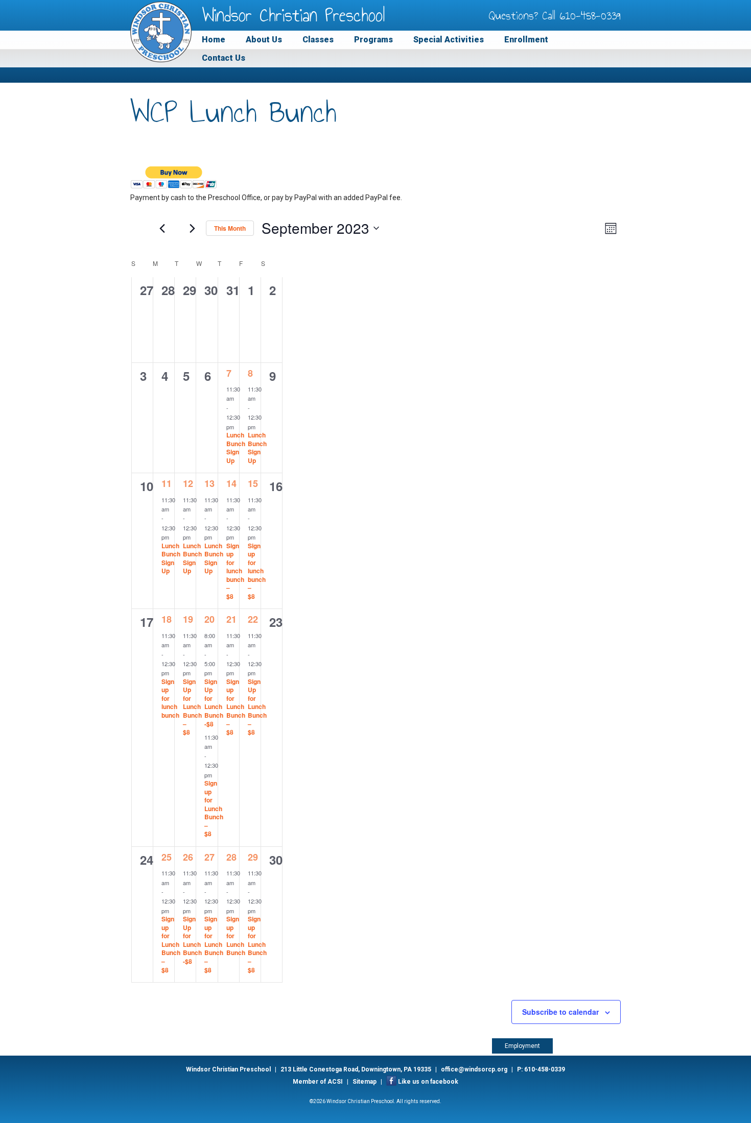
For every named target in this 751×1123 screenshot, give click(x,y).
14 (231, 483)
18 (166, 619)
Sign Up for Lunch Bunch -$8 (213, 702)
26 (188, 857)
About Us (264, 39)
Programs (373, 39)
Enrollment (526, 39)
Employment (522, 1045)
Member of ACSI (318, 1081)
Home (213, 39)
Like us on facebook (428, 1081)
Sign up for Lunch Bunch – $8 (213, 808)
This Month (230, 228)
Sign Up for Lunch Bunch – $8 (192, 707)
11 (166, 483)
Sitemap (365, 1081)
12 (188, 483)
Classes (318, 39)
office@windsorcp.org (474, 1069)
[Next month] (192, 228)
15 (253, 483)
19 (188, 619)
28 (231, 857)
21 (231, 619)
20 (209, 619)
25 (166, 857)
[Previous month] (162, 228)
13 (209, 483)
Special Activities (448, 39)
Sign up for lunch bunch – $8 (235, 571)
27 (209, 857)
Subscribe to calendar (560, 1012)
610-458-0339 (590, 15)
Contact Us (223, 58)
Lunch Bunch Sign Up (235, 447)
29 (253, 857)
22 (253, 619)
